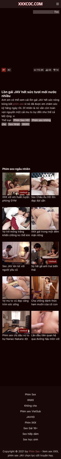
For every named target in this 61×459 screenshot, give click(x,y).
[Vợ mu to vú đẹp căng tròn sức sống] (16, 287)
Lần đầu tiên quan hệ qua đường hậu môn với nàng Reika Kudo (45, 337)
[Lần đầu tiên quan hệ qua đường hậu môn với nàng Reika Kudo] (44, 322)
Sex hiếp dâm (31, 433)
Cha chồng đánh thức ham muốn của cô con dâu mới (44, 302)
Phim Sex (30, 394)
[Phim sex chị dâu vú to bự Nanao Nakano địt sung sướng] (16, 322)
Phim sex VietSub (30, 411)
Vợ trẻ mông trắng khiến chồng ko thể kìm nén (16, 233)
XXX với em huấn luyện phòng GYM (15, 198)
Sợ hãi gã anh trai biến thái (44, 268)
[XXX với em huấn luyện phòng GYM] (16, 184)
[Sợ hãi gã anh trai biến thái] (44, 253)
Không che (30, 405)
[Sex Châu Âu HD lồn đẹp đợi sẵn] (44, 184)
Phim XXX (30, 422)
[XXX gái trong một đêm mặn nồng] (44, 218)
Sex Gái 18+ (30, 428)
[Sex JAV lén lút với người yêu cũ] (16, 253)
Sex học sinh (30, 439)
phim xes (18, 103)
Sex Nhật (14, 124)
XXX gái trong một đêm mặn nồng (45, 233)
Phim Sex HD (21, 120)
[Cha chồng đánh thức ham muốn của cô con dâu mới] (44, 287)
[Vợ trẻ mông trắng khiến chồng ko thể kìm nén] (16, 218)
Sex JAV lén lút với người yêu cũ (13, 268)
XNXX (25, 124)
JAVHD (30, 416)
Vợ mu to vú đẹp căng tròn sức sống (15, 302)
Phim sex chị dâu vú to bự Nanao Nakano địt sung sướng (15, 337)
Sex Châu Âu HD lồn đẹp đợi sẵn (43, 198)
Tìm (56, 11)
